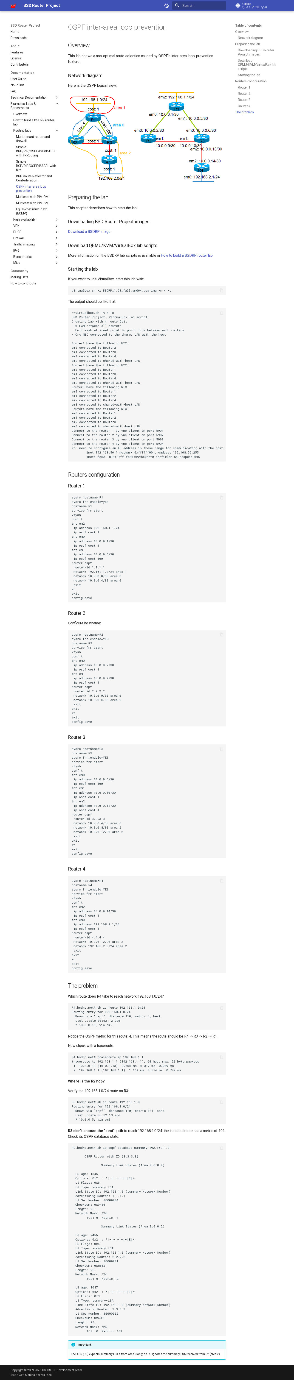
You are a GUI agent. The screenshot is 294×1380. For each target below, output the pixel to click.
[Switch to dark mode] (166, 5)
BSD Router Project (25, 25)
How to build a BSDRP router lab (187, 255)
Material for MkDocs (38, 1375)
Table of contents (248, 25)
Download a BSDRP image (89, 231)
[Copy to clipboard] (221, 290)
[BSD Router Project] (13, 5)
